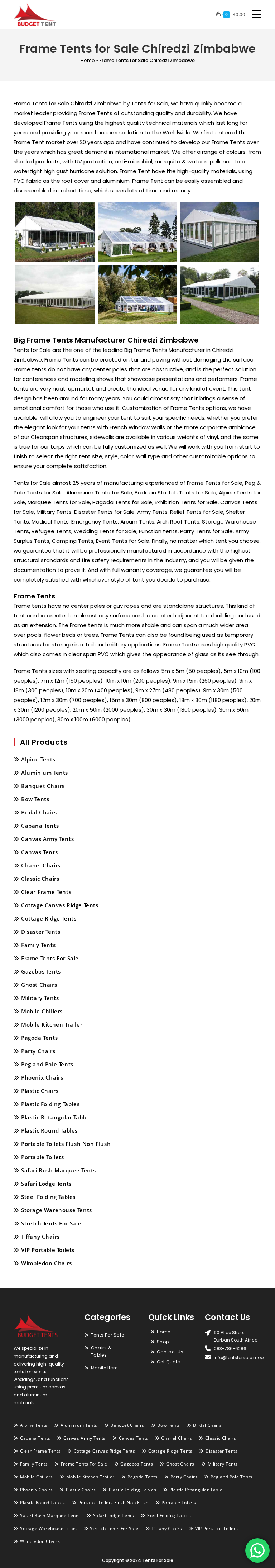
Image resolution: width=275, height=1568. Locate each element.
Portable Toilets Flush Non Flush (66, 1143)
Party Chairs (38, 1051)
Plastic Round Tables (49, 1130)
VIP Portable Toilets (47, 1249)
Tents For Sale (107, 1335)
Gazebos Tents (41, 971)
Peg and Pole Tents (47, 1064)
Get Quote (168, 1362)
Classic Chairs (40, 878)
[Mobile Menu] (253, 14)
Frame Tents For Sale (50, 958)
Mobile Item (104, 1368)
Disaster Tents (40, 931)
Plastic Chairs (39, 1090)
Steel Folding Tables (48, 1196)
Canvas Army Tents (47, 838)
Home (88, 60)
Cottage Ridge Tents (48, 918)
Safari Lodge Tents (46, 1183)
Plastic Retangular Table (54, 1117)
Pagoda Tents (39, 1037)
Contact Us (170, 1352)
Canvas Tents (39, 852)
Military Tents (40, 997)
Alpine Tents (38, 759)
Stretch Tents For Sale (51, 1223)
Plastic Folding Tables (50, 1104)
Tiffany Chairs (40, 1236)
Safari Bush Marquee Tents (58, 1170)
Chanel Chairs (41, 865)
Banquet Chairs (42, 785)
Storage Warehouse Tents (56, 1210)
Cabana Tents (40, 825)
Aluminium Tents (44, 772)
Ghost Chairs (39, 984)
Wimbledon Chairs (46, 1263)
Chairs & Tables (101, 1351)
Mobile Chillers (42, 1011)
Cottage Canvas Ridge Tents (59, 905)
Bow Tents (35, 799)
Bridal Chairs (39, 812)
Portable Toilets (42, 1157)
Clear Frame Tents (46, 891)
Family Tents (38, 944)
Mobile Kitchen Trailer (51, 1024)
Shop (163, 1342)
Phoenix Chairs (42, 1077)
